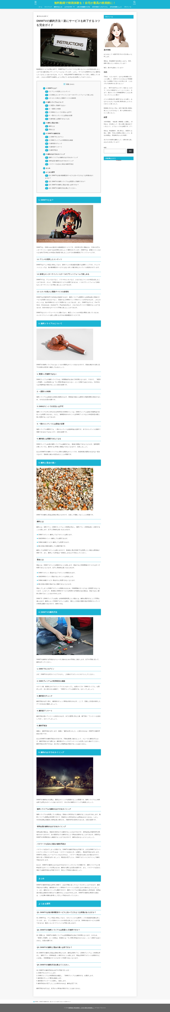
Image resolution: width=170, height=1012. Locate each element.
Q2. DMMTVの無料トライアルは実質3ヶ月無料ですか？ (65, 181)
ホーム (40, 7)
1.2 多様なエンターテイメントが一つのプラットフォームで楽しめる (69, 95)
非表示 (72, 84)
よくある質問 (49, 172)
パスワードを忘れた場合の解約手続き (60, 164)
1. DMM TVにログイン (55, 137)
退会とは (50, 129)
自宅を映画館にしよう (116, 7)
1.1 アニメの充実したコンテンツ (58, 91)
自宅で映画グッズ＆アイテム (100, 7)
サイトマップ (48, 7)
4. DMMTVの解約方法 (52, 133)
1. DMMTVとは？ (50, 88)
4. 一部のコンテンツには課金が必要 (59, 115)
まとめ (47, 168)
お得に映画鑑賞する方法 (83, 7)
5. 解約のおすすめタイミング (54, 154)
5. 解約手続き (52, 150)
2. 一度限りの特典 (53, 109)
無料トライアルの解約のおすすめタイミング (62, 157)
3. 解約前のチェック (54, 143)
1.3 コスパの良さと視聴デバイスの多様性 (61, 98)
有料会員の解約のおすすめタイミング (60, 161)
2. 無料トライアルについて (53, 102)
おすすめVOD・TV (70, 7)
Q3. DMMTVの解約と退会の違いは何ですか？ (62, 184)
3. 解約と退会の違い (51, 123)
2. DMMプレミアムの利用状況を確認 (59, 140)
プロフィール (127, 7)
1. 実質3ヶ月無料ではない (56, 105)
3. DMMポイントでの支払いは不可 (58, 112)
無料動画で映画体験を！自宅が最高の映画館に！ (85, 2)
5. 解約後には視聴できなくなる (57, 119)
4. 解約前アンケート (54, 147)
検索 (105, 147)
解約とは (50, 126)
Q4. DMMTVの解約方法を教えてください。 (61, 188)
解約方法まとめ (58, 7)
